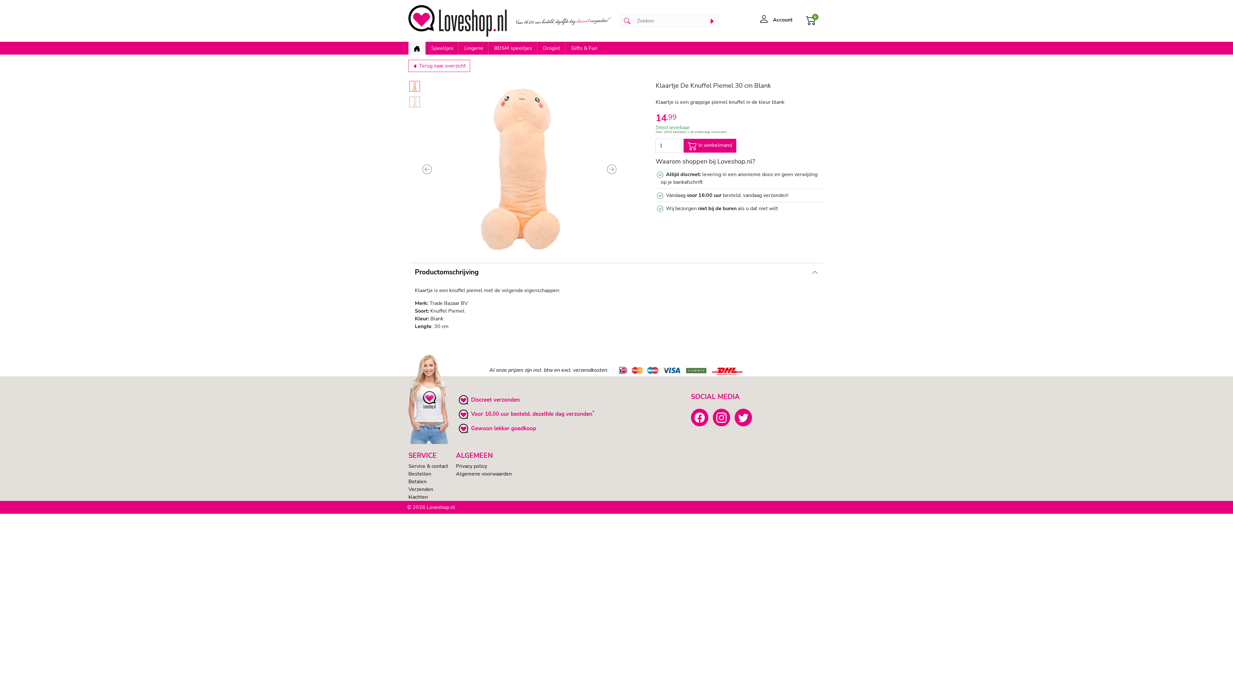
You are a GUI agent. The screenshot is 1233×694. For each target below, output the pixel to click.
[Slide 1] (414, 86)
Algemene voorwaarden (484, 473)
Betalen (417, 481)
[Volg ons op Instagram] (721, 417)
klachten (418, 497)
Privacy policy (471, 466)
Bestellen (419, 473)
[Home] (417, 48)
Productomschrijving (447, 272)
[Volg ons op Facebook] (699, 417)
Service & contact (428, 466)
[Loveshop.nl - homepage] (457, 21)
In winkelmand (714, 145)
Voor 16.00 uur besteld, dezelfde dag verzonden (531, 414)
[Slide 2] (414, 102)
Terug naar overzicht (442, 65)
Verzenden (420, 489)
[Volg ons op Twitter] (743, 417)
